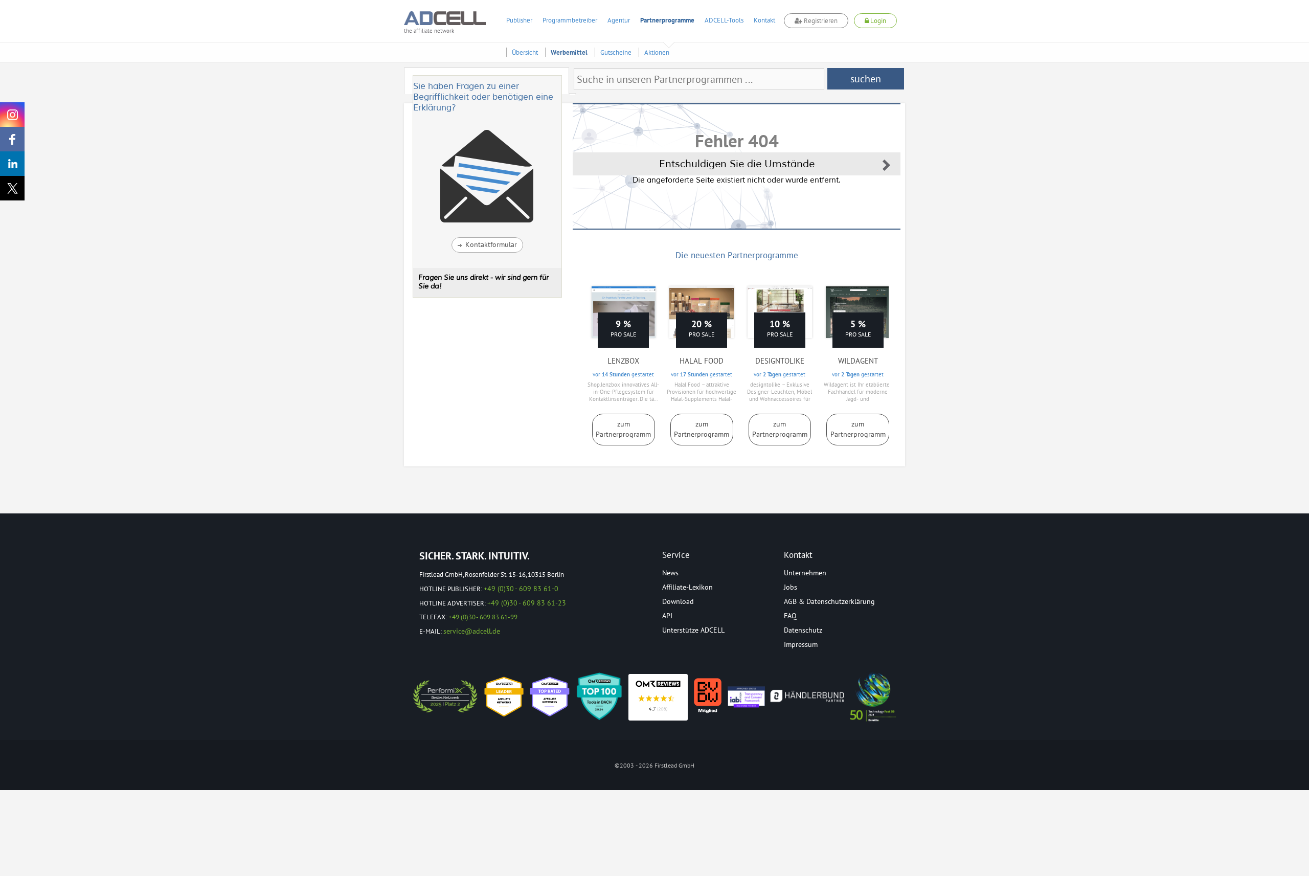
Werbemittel (569, 52)
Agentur (618, 20)
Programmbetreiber (570, 20)
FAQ (790, 615)
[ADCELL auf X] (12, 188)
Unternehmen (805, 572)
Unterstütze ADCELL (693, 630)
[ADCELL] (658, 697)
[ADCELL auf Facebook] (12, 139)
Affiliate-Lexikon (687, 587)
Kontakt (764, 20)
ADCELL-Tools (724, 20)
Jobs (790, 587)
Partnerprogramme (667, 20)
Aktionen (656, 52)
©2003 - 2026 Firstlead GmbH (654, 765)
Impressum (801, 644)
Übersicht (525, 52)
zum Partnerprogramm (623, 429)
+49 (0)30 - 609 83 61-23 (526, 603)
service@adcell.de (471, 631)
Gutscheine (615, 52)
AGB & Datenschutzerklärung (829, 601)
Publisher (519, 20)
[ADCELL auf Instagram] (12, 114)
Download (678, 601)
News (670, 572)
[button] (487, 245)
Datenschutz (803, 630)
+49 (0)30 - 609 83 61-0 (521, 588)
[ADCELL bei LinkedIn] (12, 163)
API (667, 615)
